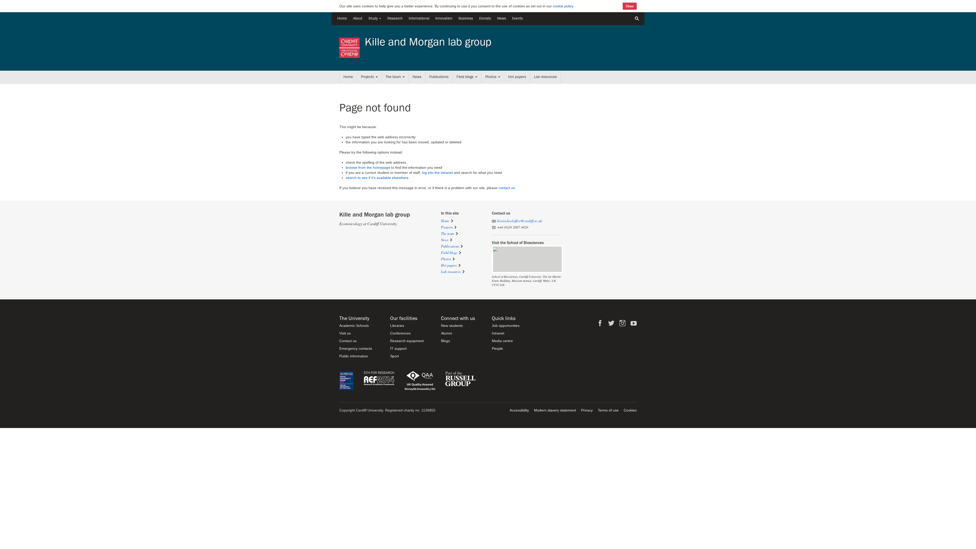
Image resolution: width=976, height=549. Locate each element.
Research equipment (407, 341)
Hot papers (517, 77)
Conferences (400, 333)
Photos (490, 77)
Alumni (446, 333)
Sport (394, 356)
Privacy (587, 410)
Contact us (348, 341)
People (497, 348)
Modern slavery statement (555, 410)
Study (374, 18)
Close (630, 6)
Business (466, 18)
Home (342, 18)
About (357, 18)
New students (452, 326)
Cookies (630, 410)
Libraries (397, 326)
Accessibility (519, 410)
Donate (485, 18)
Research (395, 18)
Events (517, 18)
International (419, 18)
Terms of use (608, 410)
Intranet (498, 333)
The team (393, 77)
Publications (439, 77)
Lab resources (545, 77)
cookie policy (563, 6)
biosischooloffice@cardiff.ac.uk (519, 220)
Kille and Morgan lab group (428, 42)
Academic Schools (354, 326)
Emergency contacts (355, 348)
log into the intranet (437, 173)
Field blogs (465, 77)
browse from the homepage (368, 167)
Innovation (443, 18)
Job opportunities (506, 326)
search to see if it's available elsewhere (377, 178)
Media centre (502, 341)
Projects (367, 77)
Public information (353, 356)
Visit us (345, 333)
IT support (398, 348)
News (501, 18)
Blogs (445, 341)
